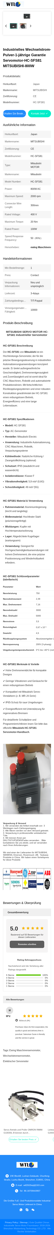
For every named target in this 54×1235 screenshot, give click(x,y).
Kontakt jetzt (38, 113)
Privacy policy (11, 1222)
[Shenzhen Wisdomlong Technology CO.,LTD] (13, 4)
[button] (7, 1111)
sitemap (24, 1222)
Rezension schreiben (27, 944)
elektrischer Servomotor (15, 1061)
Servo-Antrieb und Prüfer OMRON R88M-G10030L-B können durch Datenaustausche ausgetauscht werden (23, 1131)
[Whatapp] (21, 1210)
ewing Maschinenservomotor (24, 1050)
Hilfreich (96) (24, 1020)
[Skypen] (27, 1210)
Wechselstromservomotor (16, 1056)
